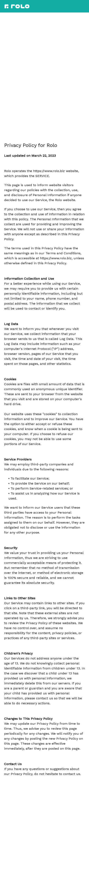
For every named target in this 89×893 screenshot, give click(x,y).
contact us (71, 774)
